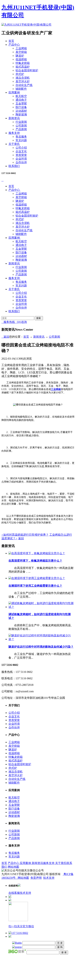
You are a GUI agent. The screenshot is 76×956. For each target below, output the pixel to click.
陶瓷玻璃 (21, 114)
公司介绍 (21, 147)
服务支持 (14, 132)
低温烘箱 (21, 59)
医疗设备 (21, 107)
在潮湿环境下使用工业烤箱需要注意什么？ (35, 585)
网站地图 (13, 866)
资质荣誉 (21, 154)
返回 (5, 336)
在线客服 (14, 892)
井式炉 (20, 74)
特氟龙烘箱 (23, 63)
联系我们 (14, 166)
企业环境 (21, 158)
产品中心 (14, 44)
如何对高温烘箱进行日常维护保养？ (25, 534)
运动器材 (21, 110)
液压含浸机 (23, 77)
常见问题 (21, 140)
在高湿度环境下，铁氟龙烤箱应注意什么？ (35, 560)
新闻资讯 (14, 118)
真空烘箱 (21, 51)
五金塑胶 (21, 103)
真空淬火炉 (23, 81)
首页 (11, 40)
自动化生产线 (24, 85)
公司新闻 (21, 125)
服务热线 (8, 321)
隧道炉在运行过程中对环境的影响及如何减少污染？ (41, 646)
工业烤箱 (21, 48)
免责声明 (36, 877)
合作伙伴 (21, 162)
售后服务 (21, 136)
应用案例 (14, 92)
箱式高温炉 (23, 66)
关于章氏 (14, 143)
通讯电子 (21, 99)
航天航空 (21, 96)
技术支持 (48, 877)
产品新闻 (21, 129)
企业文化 (21, 151)
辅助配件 (21, 88)
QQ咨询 (21, 321)
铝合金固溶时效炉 (27, 70)
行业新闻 (21, 121)
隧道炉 (20, 55)
